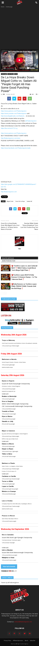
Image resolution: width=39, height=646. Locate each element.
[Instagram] (14, 633)
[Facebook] (9, 633)
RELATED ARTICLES (8, 258)
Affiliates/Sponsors (18, 640)
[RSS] (19, 633)
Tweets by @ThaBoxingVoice (10, 582)
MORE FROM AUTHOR (8, 261)
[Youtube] (30, 633)
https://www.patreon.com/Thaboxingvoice (13, 111)
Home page (4, 74)
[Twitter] (25, 633)
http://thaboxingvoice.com (9, 191)
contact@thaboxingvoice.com (23, 621)
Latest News (10, 74)
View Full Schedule (9, 566)
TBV (4, 94)
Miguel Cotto (10, 201)
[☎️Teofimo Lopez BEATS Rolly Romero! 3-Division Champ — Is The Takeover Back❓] (5, 277)
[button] (36, 2)
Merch (26, 640)
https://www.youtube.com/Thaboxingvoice (14, 113)
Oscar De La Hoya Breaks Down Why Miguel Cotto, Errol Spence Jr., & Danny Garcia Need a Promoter (10, 226)
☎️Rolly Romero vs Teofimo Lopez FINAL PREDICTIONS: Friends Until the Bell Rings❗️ (24, 286)
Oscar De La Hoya (20, 201)
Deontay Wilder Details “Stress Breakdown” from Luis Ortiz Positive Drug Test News (29, 226)
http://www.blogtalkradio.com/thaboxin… (13, 116)
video (16, 74)
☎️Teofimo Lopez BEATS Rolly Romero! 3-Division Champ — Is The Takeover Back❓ (24, 277)
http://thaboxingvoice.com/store (10, 138)
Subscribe (32, 640)
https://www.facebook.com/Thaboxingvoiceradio (15, 148)
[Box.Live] (9, 571)
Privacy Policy (7, 640)
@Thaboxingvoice (30, 121)
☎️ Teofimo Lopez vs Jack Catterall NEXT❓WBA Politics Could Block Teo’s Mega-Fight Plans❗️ (24, 268)
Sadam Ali (29, 201)
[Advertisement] (19, 26)
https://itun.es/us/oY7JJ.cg (9, 128)
